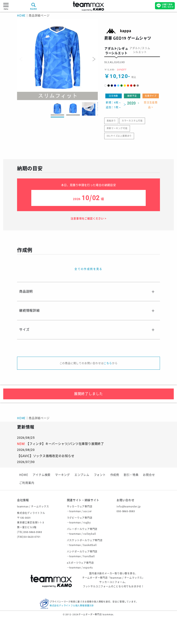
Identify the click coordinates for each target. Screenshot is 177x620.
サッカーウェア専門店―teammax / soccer (79, 509)
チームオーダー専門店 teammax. (96, 614)
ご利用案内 (26, 482)
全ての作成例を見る (88, 269)
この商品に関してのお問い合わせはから (89, 363)
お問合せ (149, 474)
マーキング (62, 474)
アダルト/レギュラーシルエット (116, 51)
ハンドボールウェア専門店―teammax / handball (82, 554)
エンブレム (81, 474)
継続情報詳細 (29, 310)
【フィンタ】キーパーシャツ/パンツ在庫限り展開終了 (65, 443)
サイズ (24, 330)
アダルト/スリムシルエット (140, 50)
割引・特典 (131, 474)
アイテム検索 (42, 474)
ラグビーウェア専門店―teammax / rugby (79, 520)
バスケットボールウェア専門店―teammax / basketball (85, 543)
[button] (93, 59)
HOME (21, 15)
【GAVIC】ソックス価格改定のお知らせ (45, 456)
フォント (100, 474)
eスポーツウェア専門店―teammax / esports (80, 565)
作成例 (114, 474)
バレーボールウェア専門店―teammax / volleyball (82, 531)
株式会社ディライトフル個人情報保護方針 (72, 605)
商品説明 (26, 291)
